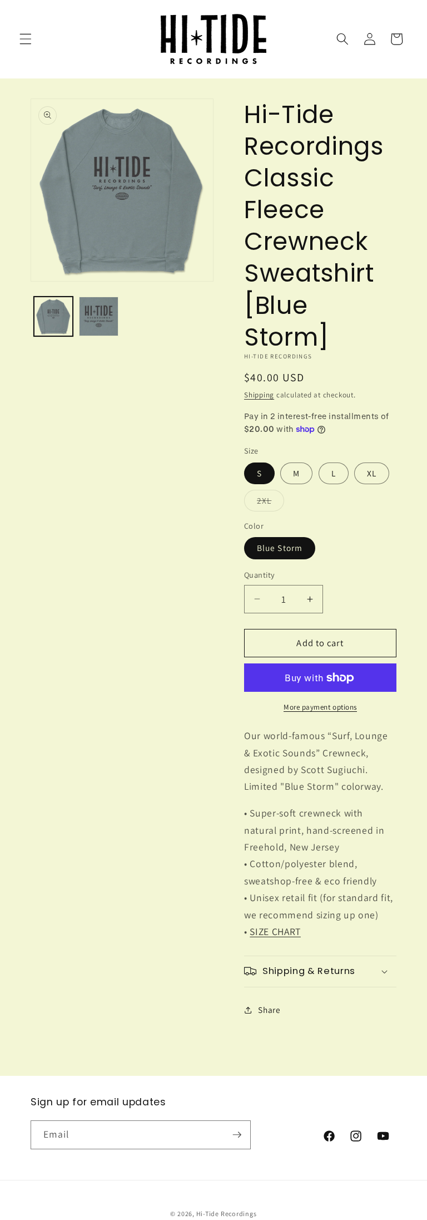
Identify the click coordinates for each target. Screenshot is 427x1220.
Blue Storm (279, 547)
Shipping (259, 395)
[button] (25, 39)
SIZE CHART (275, 931)
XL (371, 473)
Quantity (259, 574)
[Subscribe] (237, 1134)
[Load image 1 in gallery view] (53, 316)
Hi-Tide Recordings (226, 1213)
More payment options (320, 707)
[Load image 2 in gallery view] (98, 316)
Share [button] (269, 1009)
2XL (270, 502)
